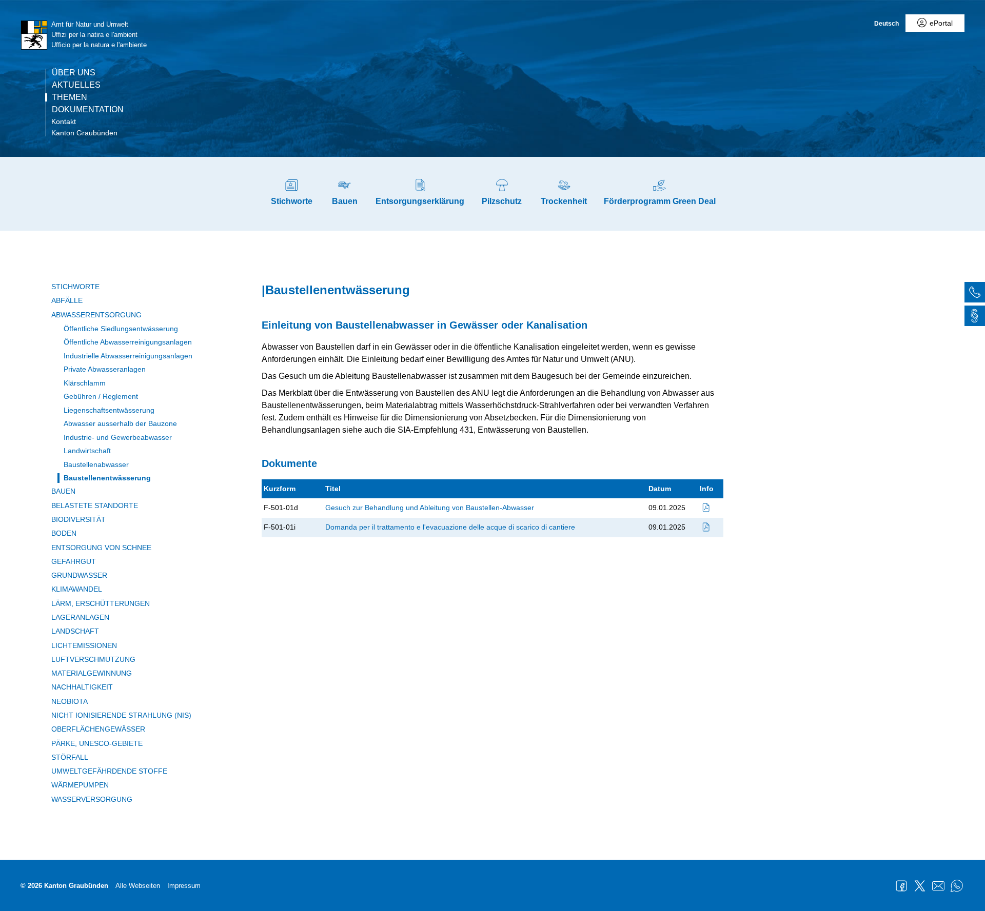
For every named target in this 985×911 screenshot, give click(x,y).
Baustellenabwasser (96, 464)
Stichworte (75, 286)
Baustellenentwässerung (107, 478)
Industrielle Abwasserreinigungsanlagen (128, 356)
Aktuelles (76, 85)
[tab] (974, 294)
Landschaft (75, 631)
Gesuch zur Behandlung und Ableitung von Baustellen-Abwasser (429, 507)
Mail (938, 886)
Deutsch (886, 23)
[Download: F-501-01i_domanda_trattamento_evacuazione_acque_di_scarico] (707, 527)
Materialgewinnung (91, 673)
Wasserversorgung (91, 799)
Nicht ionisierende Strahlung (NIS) (121, 715)
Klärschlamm (85, 383)
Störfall (69, 757)
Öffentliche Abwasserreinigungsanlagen (128, 342)
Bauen (63, 491)
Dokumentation (88, 110)
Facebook (901, 886)
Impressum (184, 885)
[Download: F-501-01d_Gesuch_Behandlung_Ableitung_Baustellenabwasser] (707, 507)
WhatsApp (956, 886)
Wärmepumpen (80, 785)
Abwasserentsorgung (96, 315)
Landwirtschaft (87, 451)
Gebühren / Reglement (101, 396)
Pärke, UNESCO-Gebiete (97, 743)
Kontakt (63, 121)
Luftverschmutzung (93, 659)
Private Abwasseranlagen (105, 369)
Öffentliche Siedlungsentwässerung (121, 329)
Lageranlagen (80, 617)
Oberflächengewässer (98, 729)
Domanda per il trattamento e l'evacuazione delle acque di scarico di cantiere (450, 527)
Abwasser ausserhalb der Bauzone (120, 423)
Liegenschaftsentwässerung (109, 410)
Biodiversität (78, 519)
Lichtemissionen (84, 645)
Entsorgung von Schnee (101, 547)
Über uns (73, 73)
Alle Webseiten (137, 885)
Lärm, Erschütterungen (100, 603)
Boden (63, 533)
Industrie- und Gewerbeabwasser (118, 437)
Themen (69, 97)
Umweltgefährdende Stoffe (109, 771)
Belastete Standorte (94, 505)
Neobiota (69, 701)
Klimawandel (76, 589)
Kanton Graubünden (84, 132)
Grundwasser (79, 575)
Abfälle (67, 300)
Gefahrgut (73, 561)
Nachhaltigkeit (82, 687)
